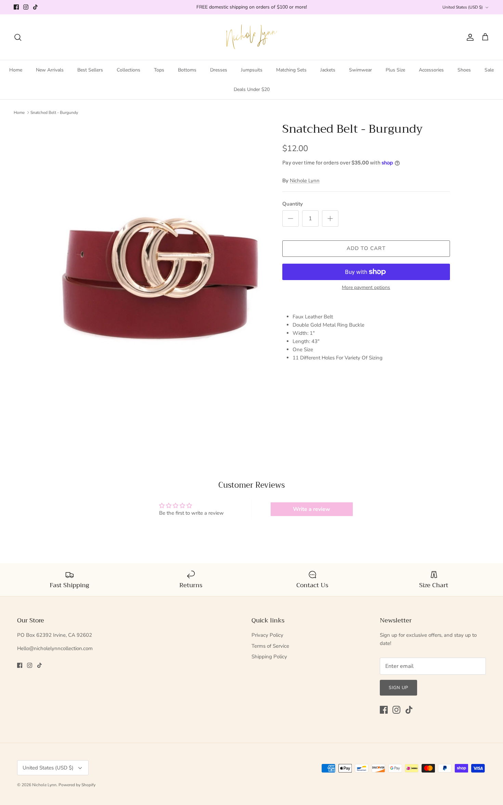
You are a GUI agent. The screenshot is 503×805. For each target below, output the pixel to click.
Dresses (218, 70)
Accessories (431, 70)
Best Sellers (90, 70)
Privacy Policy (267, 635)
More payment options (366, 288)
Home (15, 70)
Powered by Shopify (77, 785)
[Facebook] (16, 7)
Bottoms (187, 70)
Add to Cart (366, 248)
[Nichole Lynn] (251, 37)
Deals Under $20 (252, 89)
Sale (489, 70)
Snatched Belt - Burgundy (54, 112)
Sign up (398, 688)
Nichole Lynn (305, 180)
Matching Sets (291, 70)
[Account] (468, 37)
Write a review (311, 509)
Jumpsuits (251, 70)
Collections (128, 70)
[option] (160, 279)
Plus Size (395, 70)
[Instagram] (25, 7)
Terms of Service (270, 646)
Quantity (292, 203)
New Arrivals (50, 70)
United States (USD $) (462, 7)
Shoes (464, 70)
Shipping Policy (269, 656)
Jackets (327, 70)
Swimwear (360, 70)
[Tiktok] (35, 7)
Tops (159, 70)
